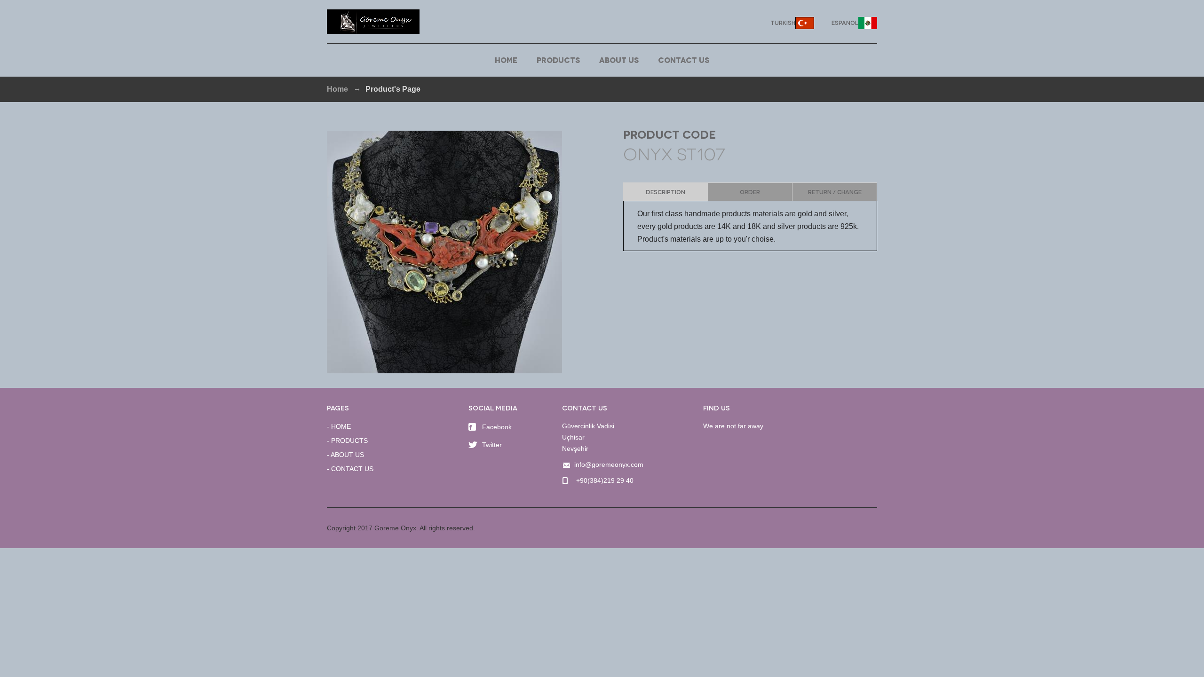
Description (665, 191)
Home (337, 89)
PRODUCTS (558, 59)
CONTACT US (683, 59)
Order (750, 191)
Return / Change (835, 191)
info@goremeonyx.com (608, 464)
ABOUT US (619, 59)
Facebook (497, 427)
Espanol (845, 22)
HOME (506, 59)
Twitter (492, 445)
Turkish (782, 22)
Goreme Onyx (373, 21)
